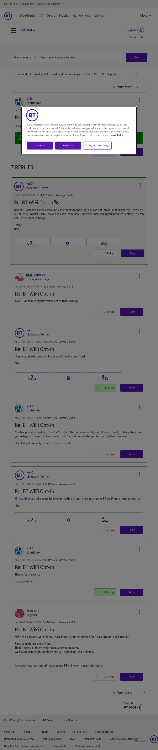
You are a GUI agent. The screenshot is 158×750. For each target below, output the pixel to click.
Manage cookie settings (97, 145)
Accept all (40, 145)
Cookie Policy (116, 135)
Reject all (68, 145)
